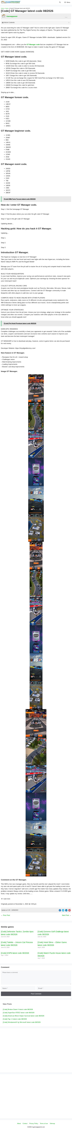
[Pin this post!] (69, 911)
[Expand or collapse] (69, 22)
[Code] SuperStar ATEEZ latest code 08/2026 (18, 1013)
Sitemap (52, 1123)
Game (6, 8)
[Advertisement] (36, 56)
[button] (36, 388)
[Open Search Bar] (60, 2)
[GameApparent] (10, 2)
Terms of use (44, 1123)
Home (2, 8)
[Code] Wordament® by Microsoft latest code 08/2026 (21, 1022)
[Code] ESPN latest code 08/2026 (15, 953)
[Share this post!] (60, 911)
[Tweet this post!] (63, 911)
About (19, 1123)
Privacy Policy (33, 1123)
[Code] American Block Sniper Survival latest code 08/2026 (23, 1016)
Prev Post (6, 915)
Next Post (65, 915)
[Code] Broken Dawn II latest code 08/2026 (18, 1009)
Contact (25, 1123)
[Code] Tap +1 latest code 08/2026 (15, 1019)
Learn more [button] (6, 899)
